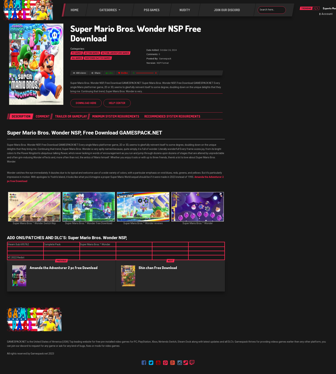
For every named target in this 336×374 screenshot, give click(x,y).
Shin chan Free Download (158, 267)
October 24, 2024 (168, 50)
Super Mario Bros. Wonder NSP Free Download (135, 33)
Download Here (86, 103)
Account (326, 14)
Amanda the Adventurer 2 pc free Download (63, 267)
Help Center (117, 103)
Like (110, 73)
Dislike (124, 73)
